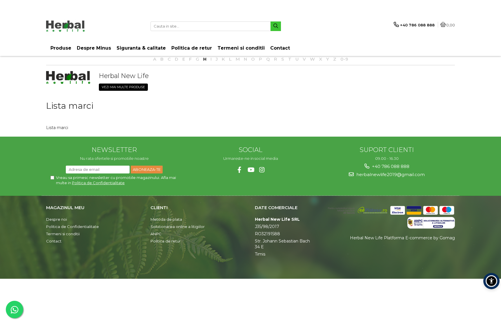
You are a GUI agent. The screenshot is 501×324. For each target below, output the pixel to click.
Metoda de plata (166, 219)
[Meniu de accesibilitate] (491, 281)
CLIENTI (159, 207)
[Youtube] (251, 170)
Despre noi (56, 219)
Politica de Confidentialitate (98, 182)
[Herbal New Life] (68, 77)
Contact (53, 241)
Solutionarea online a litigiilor (177, 226)
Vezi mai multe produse (123, 87)
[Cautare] (276, 26)
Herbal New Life (124, 76)
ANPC (155, 233)
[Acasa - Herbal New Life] (82, 26)
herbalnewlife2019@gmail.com (390, 174)
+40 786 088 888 (390, 166)
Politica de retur (165, 241)
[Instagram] (262, 170)
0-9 (344, 59)
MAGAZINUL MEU (65, 207)
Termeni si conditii (63, 233)
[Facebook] (239, 170)
